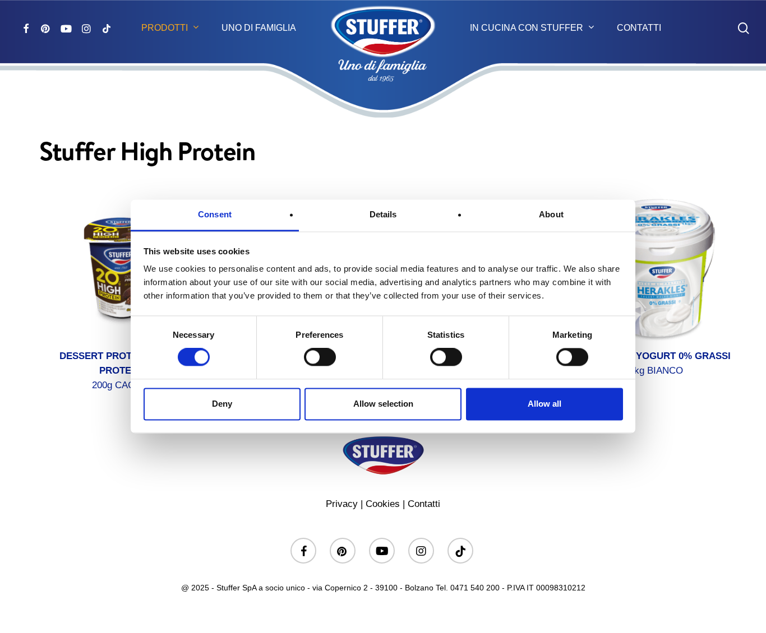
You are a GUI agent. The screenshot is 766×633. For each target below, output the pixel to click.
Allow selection (383, 403)
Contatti (424, 504)
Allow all (544, 403)
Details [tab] (383, 214)
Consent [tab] (215, 214)
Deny (222, 403)
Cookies (383, 504)
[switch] (320, 357)
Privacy (342, 504)
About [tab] (551, 214)
